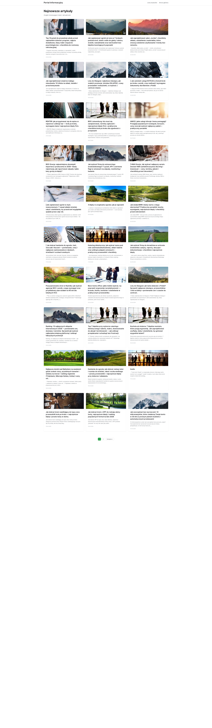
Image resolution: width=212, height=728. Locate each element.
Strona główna (163, 2)
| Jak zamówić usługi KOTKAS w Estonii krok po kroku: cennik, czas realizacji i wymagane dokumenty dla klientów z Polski (147, 83)
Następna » (110, 439)
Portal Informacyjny (53, 2)
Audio (132, 369)
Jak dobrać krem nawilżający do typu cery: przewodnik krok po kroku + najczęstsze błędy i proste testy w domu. (63, 414)
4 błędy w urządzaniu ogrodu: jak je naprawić (106, 205)
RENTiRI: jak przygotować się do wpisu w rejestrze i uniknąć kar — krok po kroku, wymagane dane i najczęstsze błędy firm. (62, 123)
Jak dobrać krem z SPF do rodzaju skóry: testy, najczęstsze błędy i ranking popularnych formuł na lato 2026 (104, 414)
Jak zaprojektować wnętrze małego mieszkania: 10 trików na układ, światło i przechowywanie (61, 83)
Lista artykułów (152, 2)
